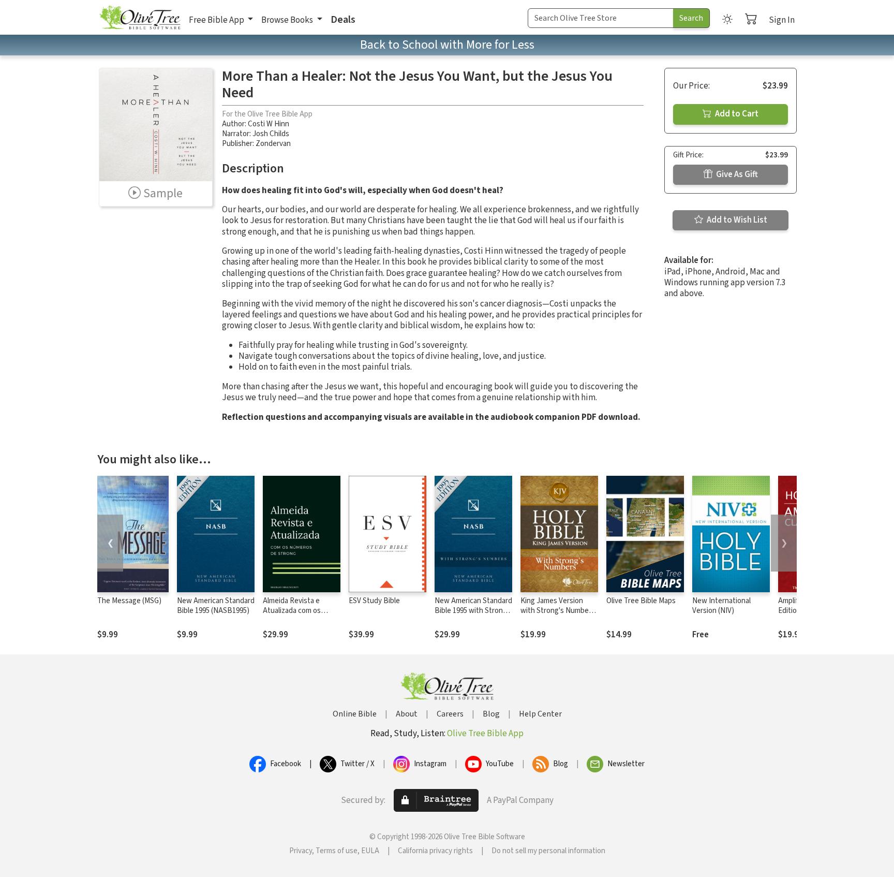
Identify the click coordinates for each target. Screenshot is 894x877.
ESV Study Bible (374, 600)
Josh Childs (270, 133)
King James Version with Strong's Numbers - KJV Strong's (557, 610)
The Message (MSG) (129, 600)
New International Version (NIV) (721, 605)
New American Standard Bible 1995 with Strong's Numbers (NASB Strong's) (473, 615)
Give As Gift (736, 174)
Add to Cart (735, 114)
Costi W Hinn (268, 124)
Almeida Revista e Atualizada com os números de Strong (294, 610)
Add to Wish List (736, 220)
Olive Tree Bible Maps (641, 600)
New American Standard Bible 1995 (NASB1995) (216, 605)
